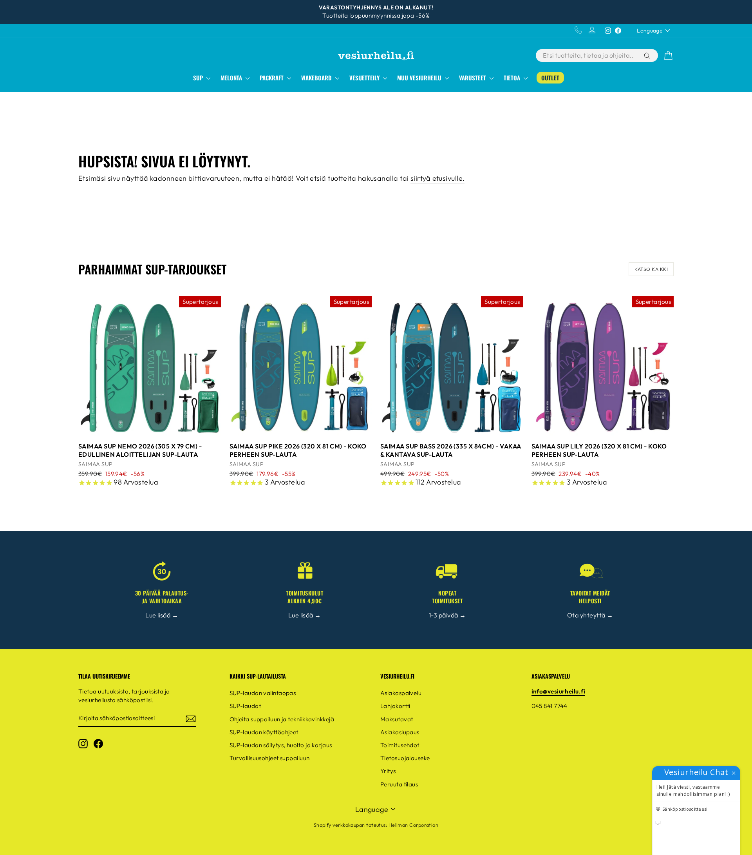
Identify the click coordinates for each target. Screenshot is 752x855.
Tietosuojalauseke (405, 758)
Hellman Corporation (414, 825)
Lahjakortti (395, 706)
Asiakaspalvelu (400, 693)
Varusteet (473, 77)
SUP (198, 77)
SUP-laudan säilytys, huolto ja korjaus (281, 745)
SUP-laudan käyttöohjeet (264, 732)
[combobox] (589, 55)
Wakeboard (317, 77)
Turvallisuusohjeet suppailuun (270, 758)
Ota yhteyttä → (590, 615)
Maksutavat (396, 719)
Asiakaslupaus (399, 732)
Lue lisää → (161, 615)
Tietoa (513, 77)
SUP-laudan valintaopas (263, 693)
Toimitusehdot (399, 745)
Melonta (232, 77)
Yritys (388, 771)
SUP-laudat (245, 706)
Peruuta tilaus (399, 784)
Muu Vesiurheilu (420, 77)
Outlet (550, 77)
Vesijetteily (365, 77)
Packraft (272, 77)
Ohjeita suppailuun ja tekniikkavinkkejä (282, 719)
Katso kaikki (651, 269)
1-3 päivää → (447, 615)
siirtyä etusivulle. (437, 178)
